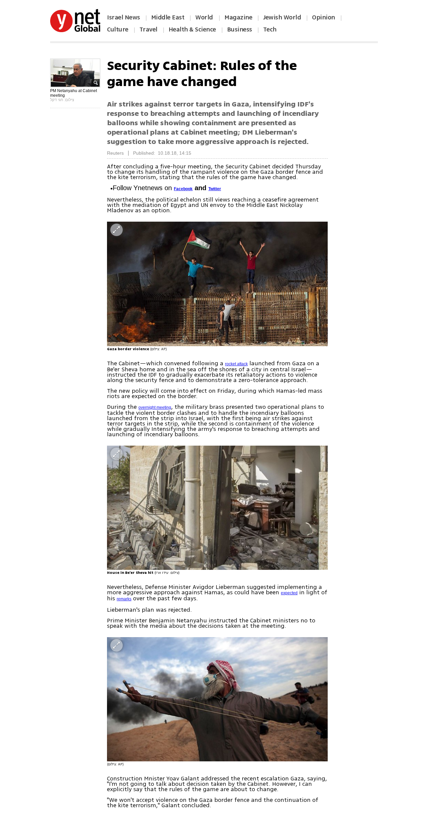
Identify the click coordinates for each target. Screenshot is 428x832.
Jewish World (282, 17)
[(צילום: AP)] (217, 699)
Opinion (323, 17)
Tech (270, 29)
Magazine (238, 17)
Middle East (168, 17)
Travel (148, 29)
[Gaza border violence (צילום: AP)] (217, 284)
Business (239, 29)
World (204, 17)
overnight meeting (154, 407)
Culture (117, 29)
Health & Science (192, 29)
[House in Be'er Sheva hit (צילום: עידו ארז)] (217, 508)
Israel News (123, 17)
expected (289, 593)
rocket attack (236, 364)
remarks (124, 599)
